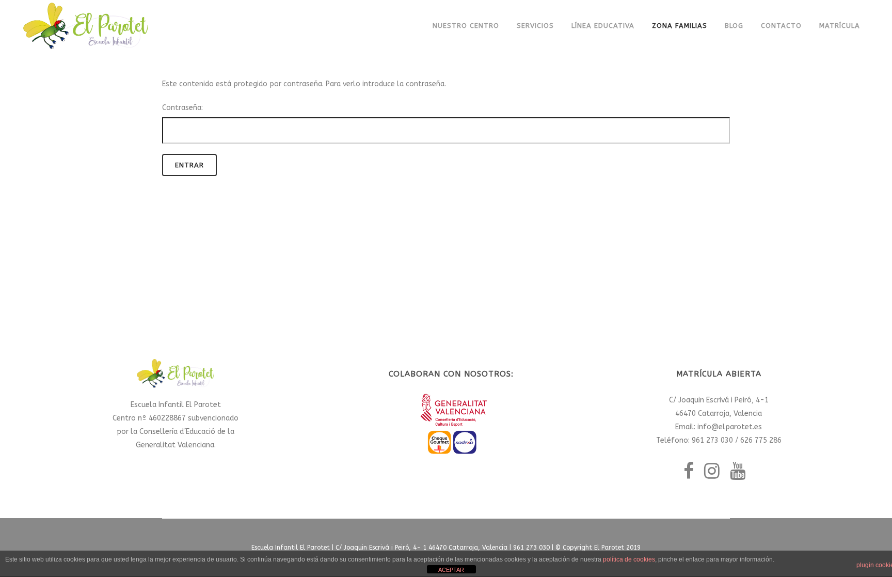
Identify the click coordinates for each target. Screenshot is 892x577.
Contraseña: (182, 107)
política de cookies (629, 559)
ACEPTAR (451, 570)
